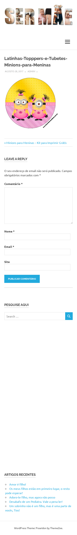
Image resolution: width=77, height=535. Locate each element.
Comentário (13, 184)
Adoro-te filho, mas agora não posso (32, 497)
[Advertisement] (31, 396)
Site (7, 262)
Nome (9, 231)
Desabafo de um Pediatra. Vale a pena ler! (35, 501)
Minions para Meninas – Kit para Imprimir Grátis (36, 142)
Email (9, 247)
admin (31, 71)
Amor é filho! (17, 484)
